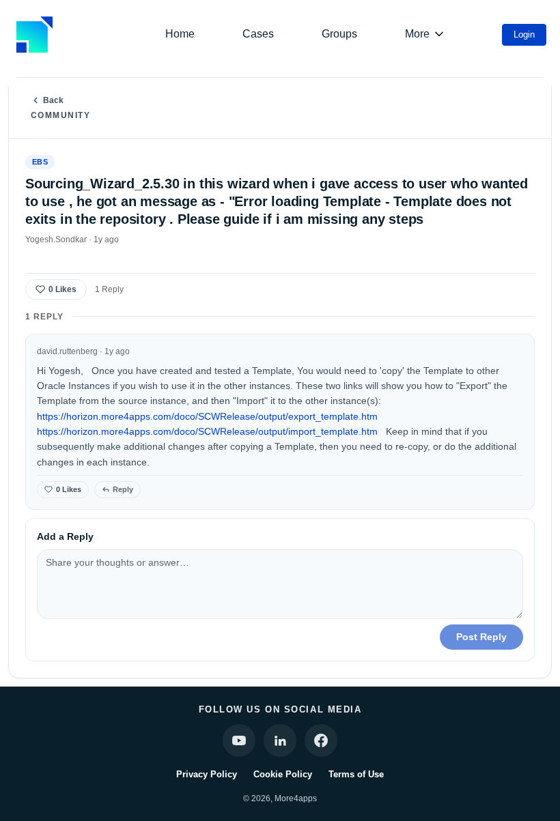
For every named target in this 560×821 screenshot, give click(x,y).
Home (180, 34)
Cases (258, 34)
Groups (339, 34)
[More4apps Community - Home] (34, 34)
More (417, 34)
